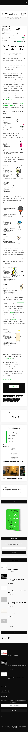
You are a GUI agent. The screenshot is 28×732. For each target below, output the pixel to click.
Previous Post (6, 487)
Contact (3, 716)
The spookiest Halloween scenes (12, 478)
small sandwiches (9, 99)
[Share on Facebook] (9, 417)
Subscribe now (7, 379)
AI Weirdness (13, 726)
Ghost (17, 727)
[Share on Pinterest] (18, 417)
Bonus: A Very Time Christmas (16, 494)
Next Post (22, 492)
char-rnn (11, 312)
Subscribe (14, 552)
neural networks (9, 396)
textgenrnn (20, 301)
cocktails (20, 396)
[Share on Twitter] (12, 417)
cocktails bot (12, 105)
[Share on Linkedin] (15, 417)
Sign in (19, 390)
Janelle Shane (10, 53)
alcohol (16, 398)
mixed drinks (8, 398)
